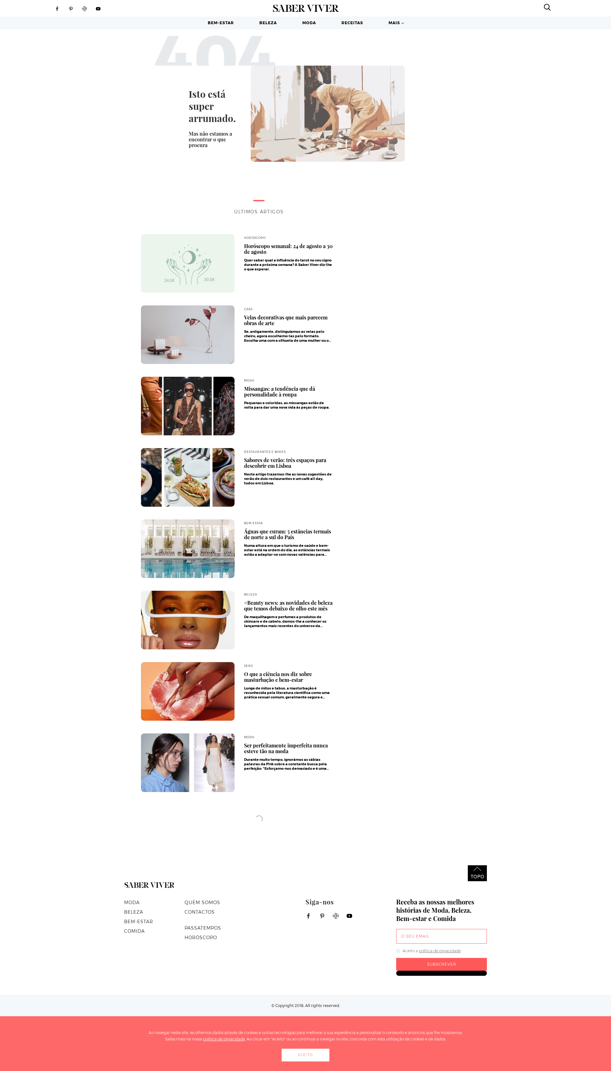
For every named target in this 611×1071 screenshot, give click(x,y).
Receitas (352, 22)
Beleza (268, 22)
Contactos (200, 912)
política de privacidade (440, 950)
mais (394, 22)
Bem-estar (221, 22)
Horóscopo (201, 937)
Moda (309, 22)
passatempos (203, 928)
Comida (134, 931)
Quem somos (202, 902)
